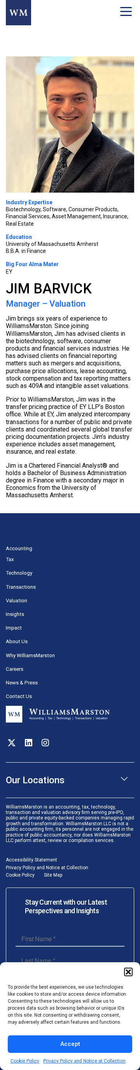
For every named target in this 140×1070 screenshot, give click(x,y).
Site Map (53, 875)
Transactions (21, 587)
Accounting (19, 548)
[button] (128, 972)
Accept (70, 1043)
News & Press (22, 683)
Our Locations (35, 780)
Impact (14, 628)
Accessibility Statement (31, 860)
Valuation (16, 600)
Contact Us (19, 696)
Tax (10, 559)
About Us (17, 641)
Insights (15, 614)
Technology (19, 573)
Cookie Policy (24, 1061)
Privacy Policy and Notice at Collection (84, 1061)
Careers (14, 669)
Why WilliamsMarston (30, 655)
